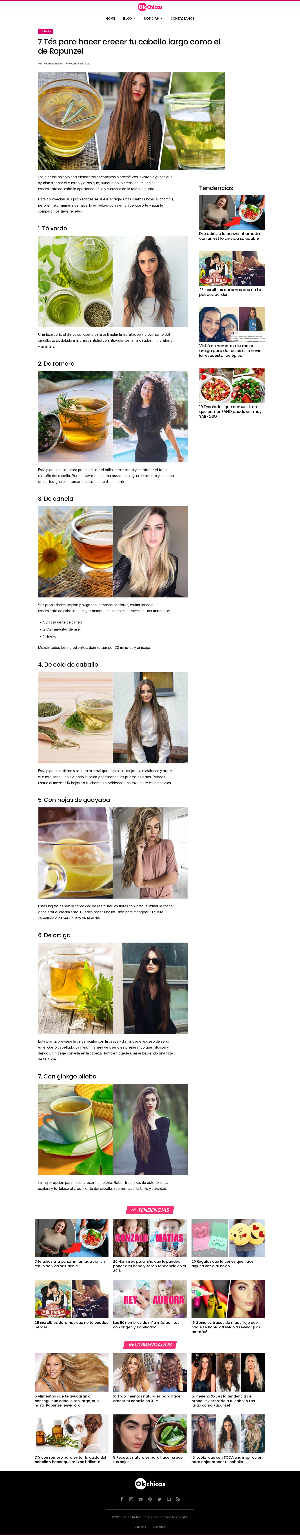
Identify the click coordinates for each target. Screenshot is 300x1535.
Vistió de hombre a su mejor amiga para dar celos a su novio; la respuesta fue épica (230, 350)
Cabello (45, 31)
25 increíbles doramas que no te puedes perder (230, 292)
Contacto (140, 1527)
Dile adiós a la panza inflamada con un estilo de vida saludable (229, 236)
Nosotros (159, 1527)
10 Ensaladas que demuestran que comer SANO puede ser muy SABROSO (230, 411)
